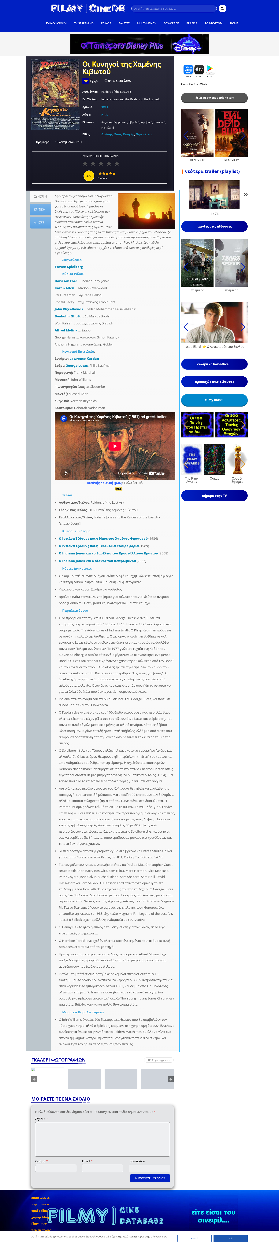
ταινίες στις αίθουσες (214, 226)
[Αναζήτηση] (222, 8)
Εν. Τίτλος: (89, 99)
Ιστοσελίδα (137, 1161)
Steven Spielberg (69, 267)
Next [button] (171, 1079)
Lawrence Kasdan (84, 358)
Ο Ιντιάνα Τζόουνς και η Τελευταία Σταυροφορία (99, 546)
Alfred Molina (66, 330)
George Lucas (76, 365)
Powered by (187, 84)
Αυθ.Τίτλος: (90, 91)
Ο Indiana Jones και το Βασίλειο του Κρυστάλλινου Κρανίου (108, 553)
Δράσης (107, 134)
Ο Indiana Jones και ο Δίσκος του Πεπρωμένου (97, 561)
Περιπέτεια (144, 134)
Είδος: (86, 134)
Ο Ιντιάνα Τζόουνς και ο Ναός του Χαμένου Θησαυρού (103, 538)
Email (87, 1161)
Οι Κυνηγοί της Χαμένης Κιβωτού (121, 68)
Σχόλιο (41, 1118)
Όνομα (41, 1161)
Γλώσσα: (88, 122)
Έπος (118, 134)
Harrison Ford (66, 281)
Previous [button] (34, 1079)
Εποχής (128, 134)
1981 (104, 107)
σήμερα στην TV (214, 496)
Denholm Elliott (68, 316)
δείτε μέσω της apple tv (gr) (214, 97)
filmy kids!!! (214, 400)
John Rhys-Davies (69, 309)
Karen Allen (64, 288)
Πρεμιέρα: (43, 142)
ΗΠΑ (104, 114)
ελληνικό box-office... (214, 364)
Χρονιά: (87, 107)
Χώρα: (86, 114)
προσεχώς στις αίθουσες (214, 382)
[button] (246, 195)
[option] (47, 1079)
